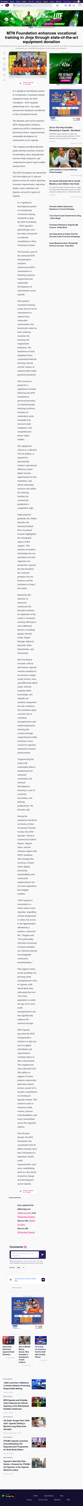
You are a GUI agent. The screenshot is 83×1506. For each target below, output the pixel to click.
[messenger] (4, 69)
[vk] (4, 80)
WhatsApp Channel (26, 1216)
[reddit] (4, 74)
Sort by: (12, 1267)
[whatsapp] (4, 64)
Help (61, 1496)
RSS (68, 1500)
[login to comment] (28, 1254)
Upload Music (49, 1496)
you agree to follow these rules (30, 1261)
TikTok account (24, 1213)
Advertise (57, 1500)
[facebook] (4, 53)
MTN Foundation (17, 1288)
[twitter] (4, 58)
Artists (36, 1496)
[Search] (14, 5)
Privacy (29, 1500)
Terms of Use (43, 1500)
